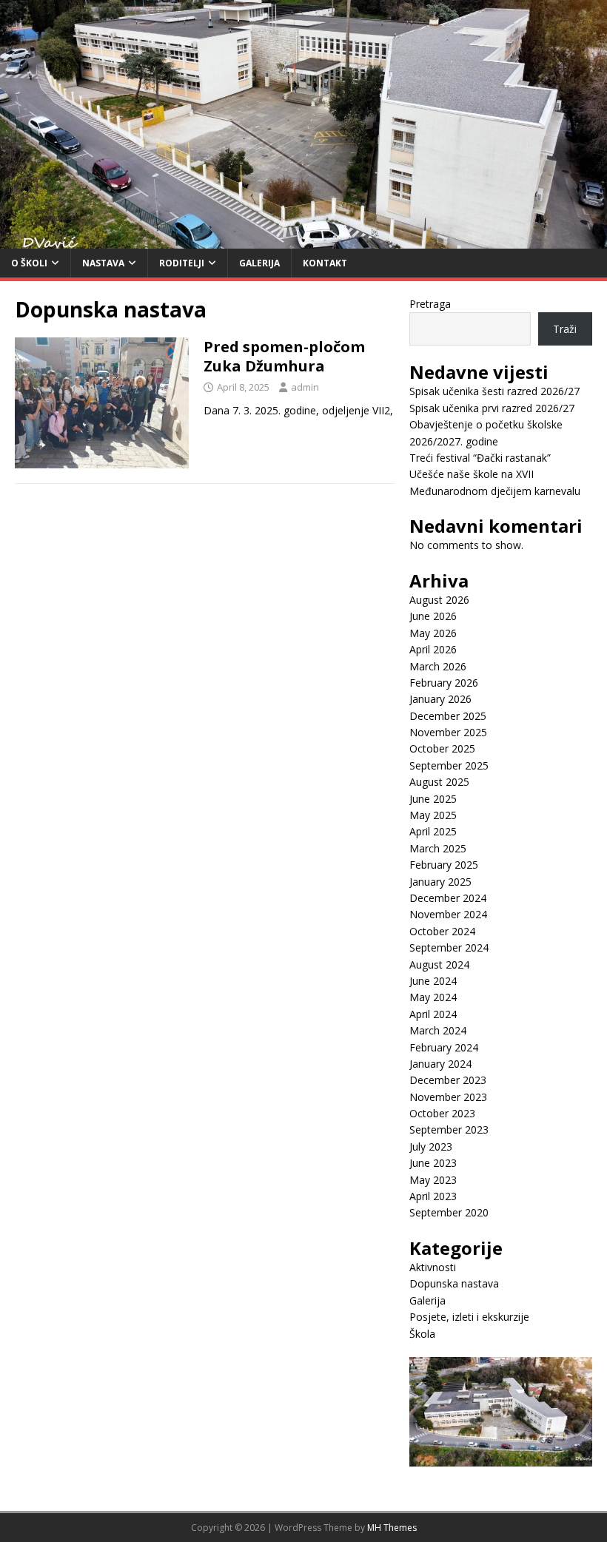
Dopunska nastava (454, 1283)
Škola (422, 1334)
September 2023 (449, 1129)
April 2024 (433, 1014)
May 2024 (433, 997)
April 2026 (433, 649)
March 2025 (437, 848)
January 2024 (440, 1064)
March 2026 (437, 666)
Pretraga (430, 304)
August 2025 (439, 782)
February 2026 (443, 683)
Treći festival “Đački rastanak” (480, 458)
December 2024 (447, 898)
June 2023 (433, 1163)
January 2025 (440, 882)
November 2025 (448, 732)
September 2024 (449, 947)
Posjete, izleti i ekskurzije (469, 1317)
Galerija (259, 263)
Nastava (103, 263)
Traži (565, 329)
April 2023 (433, 1196)
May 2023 (433, 1180)
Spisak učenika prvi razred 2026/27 (491, 408)
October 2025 (442, 748)
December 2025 (447, 716)
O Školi (29, 263)
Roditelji (181, 263)
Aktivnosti (432, 1267)
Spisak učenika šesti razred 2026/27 (494, 391)
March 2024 (437, 1030)
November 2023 (448, 1097)
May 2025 (433, 815)
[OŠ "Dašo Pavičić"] (303, 239)
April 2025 (433, 831)
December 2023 (447, 1080)
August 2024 (439, 964)
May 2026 (433, 633)
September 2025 (449, 765)
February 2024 (443, 1047)
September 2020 (449, 1212)
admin (305, 387)
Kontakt (325, 263)
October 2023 (442, 1113)
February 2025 (443, 865)
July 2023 (430, 1146)
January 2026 (440, 699)
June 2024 (433, 981)
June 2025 (433, 799)
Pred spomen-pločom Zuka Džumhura (284, 356)
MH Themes (392, 1527)
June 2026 (433, 616)
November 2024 (448, 914)
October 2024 (442, 931)
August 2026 (439, 600)
